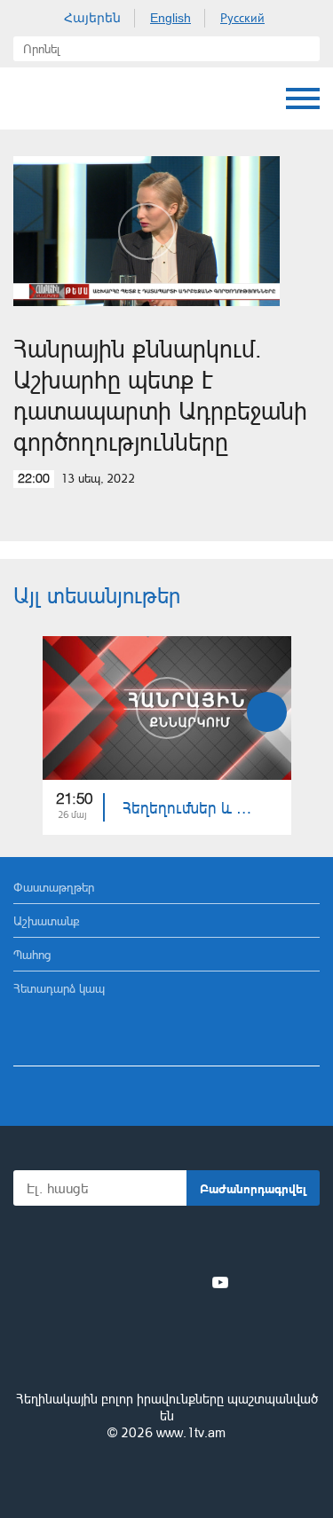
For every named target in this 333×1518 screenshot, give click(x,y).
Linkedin (161, 1282)
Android (216, 1243)
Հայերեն (92, 18)
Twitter (131, 1282)
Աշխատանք (46, 920)
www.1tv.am (191, 1432)
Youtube (220, 1282)
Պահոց (32, 954)
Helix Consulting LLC (167, 1475)
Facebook (105, 1282)
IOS (117, 1243)
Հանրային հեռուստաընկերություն (167, 1350)
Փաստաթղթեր (53, 886)
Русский (242, 18)
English (170, 18)
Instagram (191, 1282)
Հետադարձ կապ (59, 987)
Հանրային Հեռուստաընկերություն (31, 98)
